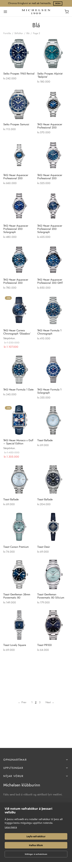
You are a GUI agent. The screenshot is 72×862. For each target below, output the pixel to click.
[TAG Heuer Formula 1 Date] (19, 369)
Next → (50, 702)
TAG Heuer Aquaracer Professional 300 (15, 281)
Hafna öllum (36, 845)
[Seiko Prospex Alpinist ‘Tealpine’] (53, 53)
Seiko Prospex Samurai (16, 124)
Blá (27, 33)
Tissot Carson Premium (16, 547)
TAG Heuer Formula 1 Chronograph (49, 331)
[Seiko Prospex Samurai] (19, 104)
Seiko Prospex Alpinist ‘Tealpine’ (49, 75)
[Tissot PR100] (53, 625)
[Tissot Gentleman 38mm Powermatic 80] (19, 574)
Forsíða (7, 33)
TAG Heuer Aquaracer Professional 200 (49, 125)
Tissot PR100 (44, 645)
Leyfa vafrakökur (36, 836)
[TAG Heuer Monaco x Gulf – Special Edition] (19, 420)
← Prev (22, 702)
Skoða (58, 3)
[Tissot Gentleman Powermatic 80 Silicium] (53, 574)
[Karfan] (67, 12)
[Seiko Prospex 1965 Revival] (19, 53)
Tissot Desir (43, 547)
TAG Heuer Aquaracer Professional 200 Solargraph (15, 229)
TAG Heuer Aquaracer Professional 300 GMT (50, 281)
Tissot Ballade (45, 440)
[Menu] (5, 12)
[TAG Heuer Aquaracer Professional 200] (53, 104)
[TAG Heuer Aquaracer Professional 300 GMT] (53, 259)
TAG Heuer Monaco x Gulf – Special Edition (18, 441)
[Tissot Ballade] (53, 420)
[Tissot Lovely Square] (19, 625)
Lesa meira (11, 827)
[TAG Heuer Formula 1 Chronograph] (53, 310)
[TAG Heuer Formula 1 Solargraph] (53, 369)
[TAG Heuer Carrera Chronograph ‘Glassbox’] (19, 310)
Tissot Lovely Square (14, 645)
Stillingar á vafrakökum (36, 854)
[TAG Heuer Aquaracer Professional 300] (19, 259)
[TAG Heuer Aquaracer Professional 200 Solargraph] (19, 205)
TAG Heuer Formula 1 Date (18, 389)
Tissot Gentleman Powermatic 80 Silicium (50, 595)
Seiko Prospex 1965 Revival (18, 73)
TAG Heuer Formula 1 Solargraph (49, 390)
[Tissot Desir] (53, 527)
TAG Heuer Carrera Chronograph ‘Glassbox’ (17, 331)
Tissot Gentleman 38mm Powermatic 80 (16, 595)
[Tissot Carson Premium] (19, 527)
